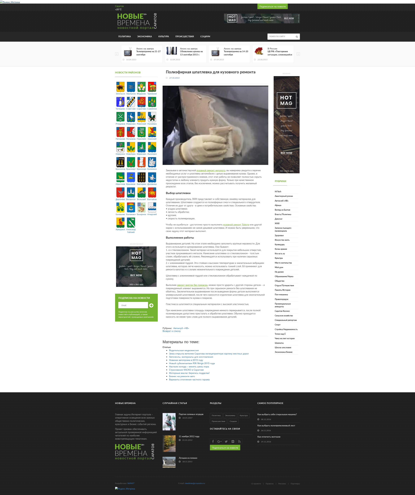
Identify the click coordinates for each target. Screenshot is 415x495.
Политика (124, 37)
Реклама (282, 484)
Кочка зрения (281, 249)
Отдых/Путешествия (284, 286)
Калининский (152, 168)
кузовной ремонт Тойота (236, 225)
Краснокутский (131, 168)
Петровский (131, 138)
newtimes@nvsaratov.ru (195, 483)
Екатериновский (141, 184)
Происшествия (184, 37)
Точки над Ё (280, 334)
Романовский (131, 123)
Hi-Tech (278, 192)
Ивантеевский (120, 184)
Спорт (277, 325)
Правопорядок (281, 299)
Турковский (152, 93)
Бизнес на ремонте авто (182, 376)
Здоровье (279, 235)
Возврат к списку (172, 331)
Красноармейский (141, 168)
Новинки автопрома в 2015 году (186, 360)
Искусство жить (282, 240)
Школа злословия (283, 348)
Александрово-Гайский (131, 230)
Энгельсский (120, 93)
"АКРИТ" (131, 483)
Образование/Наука (284, 276)
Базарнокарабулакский (141, 214)
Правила (269, 484)
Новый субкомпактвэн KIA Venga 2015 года (192, 363)
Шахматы (279, 343)
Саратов (119, 6)
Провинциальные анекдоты (283, 305)
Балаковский (131, 214)
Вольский (141, 199)
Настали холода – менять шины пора (189, 366)
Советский (131, 108)
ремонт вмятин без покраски (192, 285)
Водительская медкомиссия (184, 350)
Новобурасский (131, 153)
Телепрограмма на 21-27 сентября (148, 53)
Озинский (152, 138)
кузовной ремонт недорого (211, 170)
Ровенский (141, 123)
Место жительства (283, 263)
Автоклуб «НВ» (181, 328)
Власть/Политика (283, 214)
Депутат (278, 219)
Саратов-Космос (282, 311)
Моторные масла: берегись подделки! (189, 372)
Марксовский (141, 153)
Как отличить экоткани (268, 437)
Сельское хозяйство (284, 316)
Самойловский (152, 108)
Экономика (144, 37)
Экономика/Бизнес (284, 352)
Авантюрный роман (284, 196)
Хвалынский (131, 93)
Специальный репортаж (286, 320)
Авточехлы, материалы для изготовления (191, 356)
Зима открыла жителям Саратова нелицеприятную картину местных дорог (209, 353)
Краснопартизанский (120, 168)
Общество (279, 281)
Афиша (278, 205)
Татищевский (120, 108)
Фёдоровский (141, 93)
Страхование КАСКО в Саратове (186, 369)
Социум (205, 37)
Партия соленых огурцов (191, 414)
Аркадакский (120, 229)
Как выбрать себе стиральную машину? (277, 415)
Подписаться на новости (273, 6)
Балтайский (152, 199)
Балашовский (120, 214)
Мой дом (279, 267)
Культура (163, 37)
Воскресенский (131, 199)
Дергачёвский (120, 199)
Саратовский (141, 108)
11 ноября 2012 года (189, 437)
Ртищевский (120, 123)
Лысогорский (152, 153)
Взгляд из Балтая (282, 210)
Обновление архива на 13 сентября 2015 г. (191, 53)
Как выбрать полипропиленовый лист (276, 426)
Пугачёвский (152, 123)
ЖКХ (277, 223)
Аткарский (152, 214)
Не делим (279, 272)
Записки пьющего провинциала (283, 229)
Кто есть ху (280, 254)
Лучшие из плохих (188, 458)
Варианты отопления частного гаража (189, 379)
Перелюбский (141, 138)
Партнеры (295, 484)
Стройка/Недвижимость (286, 329)
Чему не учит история (285, 339)
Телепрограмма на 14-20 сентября (236, 53)
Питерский (120, 138)
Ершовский (131, 184)
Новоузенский (120, 153)
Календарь (280, 245)
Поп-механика (281, 295)
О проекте (256, 484)
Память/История (282, 290)
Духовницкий (152, 184)
